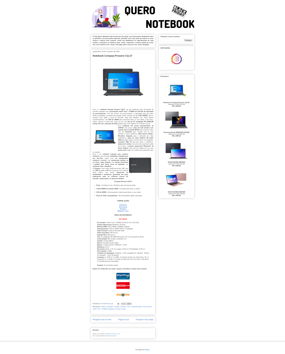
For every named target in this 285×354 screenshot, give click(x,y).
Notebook (111, 309)
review (124, 309)
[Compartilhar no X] (126, 304)
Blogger (147, 349)
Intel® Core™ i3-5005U (100, 309)
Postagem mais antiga (144, 320)
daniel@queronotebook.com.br (112, 333)
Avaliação (110, 306)
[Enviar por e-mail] (122, 304)
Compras (123, 306)
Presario (118, 309)
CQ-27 (129, 306)
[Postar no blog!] (124, 304)
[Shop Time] (123, 298)
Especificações (137, 306)
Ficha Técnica (147, 306)
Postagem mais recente (102, 320)
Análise (103, 306)
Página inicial (123, 320)
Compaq (116, 306)
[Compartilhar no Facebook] (128, 304)
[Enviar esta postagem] (118, 303)
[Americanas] (123, 289)
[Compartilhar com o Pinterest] (130, 304)
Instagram (114, 335)
